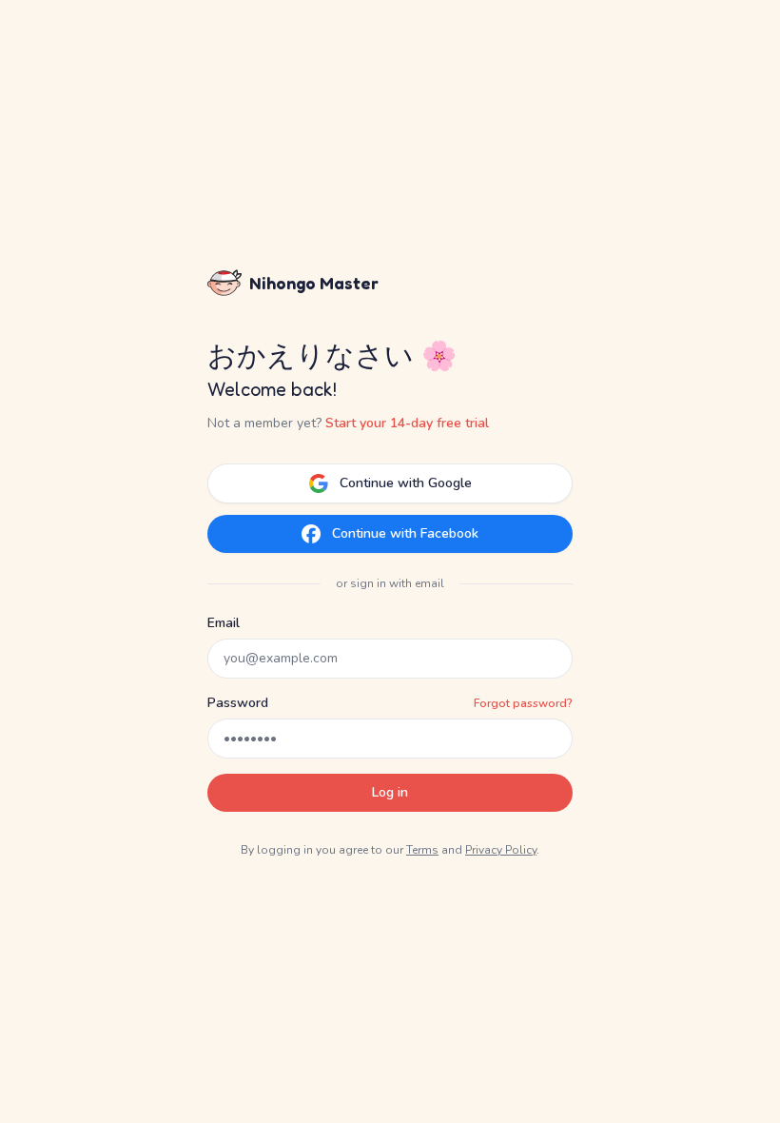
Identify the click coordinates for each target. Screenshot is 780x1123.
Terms (422, 849)
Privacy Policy (500, 849)
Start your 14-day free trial (407, 423)
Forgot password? (523, 703)
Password (237, 703)
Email (223, 623)
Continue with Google (406, 483)
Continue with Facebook (405, 533)
